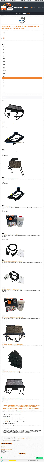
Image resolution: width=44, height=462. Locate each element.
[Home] (14, 13)
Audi (3, 46)
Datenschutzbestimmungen (9, 440)
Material (9, 97)
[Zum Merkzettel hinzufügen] (3, 122)
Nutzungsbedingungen (29, 438)
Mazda (4, 61)
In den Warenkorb (5, 127)
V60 (7, 411)
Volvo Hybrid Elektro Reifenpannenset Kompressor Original (10, 234)
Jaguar (4, 58)
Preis (14, 97)
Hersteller (4, 97)
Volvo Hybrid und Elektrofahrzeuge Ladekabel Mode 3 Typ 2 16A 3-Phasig (12, 261)
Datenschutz (3, 445)
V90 (10, 411)
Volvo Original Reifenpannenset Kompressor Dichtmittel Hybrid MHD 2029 (12, 317)
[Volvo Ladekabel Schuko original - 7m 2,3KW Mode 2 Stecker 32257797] (15, 277)
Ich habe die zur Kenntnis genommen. (11, 440)
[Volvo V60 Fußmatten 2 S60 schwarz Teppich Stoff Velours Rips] (15, 359)
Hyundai (4, 56)
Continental (4, 47)
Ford (3, 55)
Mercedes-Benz (5, 62)
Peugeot (4, 67)
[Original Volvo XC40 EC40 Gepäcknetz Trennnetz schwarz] (15, 167)
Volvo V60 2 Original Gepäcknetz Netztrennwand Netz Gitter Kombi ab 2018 (12, 344)
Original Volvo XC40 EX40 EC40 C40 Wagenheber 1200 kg (10, 206)
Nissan (4, 64)
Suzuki (4, 73)
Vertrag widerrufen (22, 453)
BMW (3, 49)
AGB (1, 448)
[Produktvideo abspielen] (3, 260)
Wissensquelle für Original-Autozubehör (6, 449)
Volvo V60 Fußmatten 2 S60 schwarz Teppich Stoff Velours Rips (11, 371)
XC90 (4, 85)
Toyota (4, 76)
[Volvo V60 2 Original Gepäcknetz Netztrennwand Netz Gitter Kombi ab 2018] (15, 332)
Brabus (4, 91)
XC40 (4, 82)
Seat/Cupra (4, 70)
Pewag (4, 92)
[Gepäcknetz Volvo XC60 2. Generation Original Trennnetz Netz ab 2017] (15, 111)
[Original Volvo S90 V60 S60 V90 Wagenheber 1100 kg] (15, 139)
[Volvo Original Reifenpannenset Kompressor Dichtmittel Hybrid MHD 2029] (15, 305)
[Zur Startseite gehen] (7, 7)
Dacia (3, 52)
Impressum (2, 447)
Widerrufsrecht (3, 446)
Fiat (3, 53)
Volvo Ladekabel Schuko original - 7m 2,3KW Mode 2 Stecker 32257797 (12, 289)
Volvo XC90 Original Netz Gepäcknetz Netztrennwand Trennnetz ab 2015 (12, 398)
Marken (3, 44)
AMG (3, 89)
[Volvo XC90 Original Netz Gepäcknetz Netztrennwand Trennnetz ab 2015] (15, 386)
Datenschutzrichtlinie (21, 438)
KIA (3, 59)
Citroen (4, 50)
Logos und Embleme (17, 420)
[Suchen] (21, 7)
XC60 (4, 83)
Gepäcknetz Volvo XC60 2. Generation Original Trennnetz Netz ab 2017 (12, 123)
